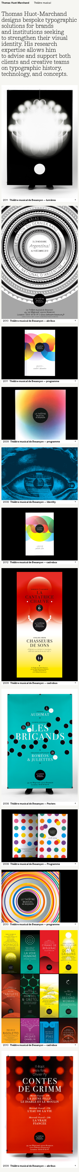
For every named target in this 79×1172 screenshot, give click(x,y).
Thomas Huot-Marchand (15, 2)
